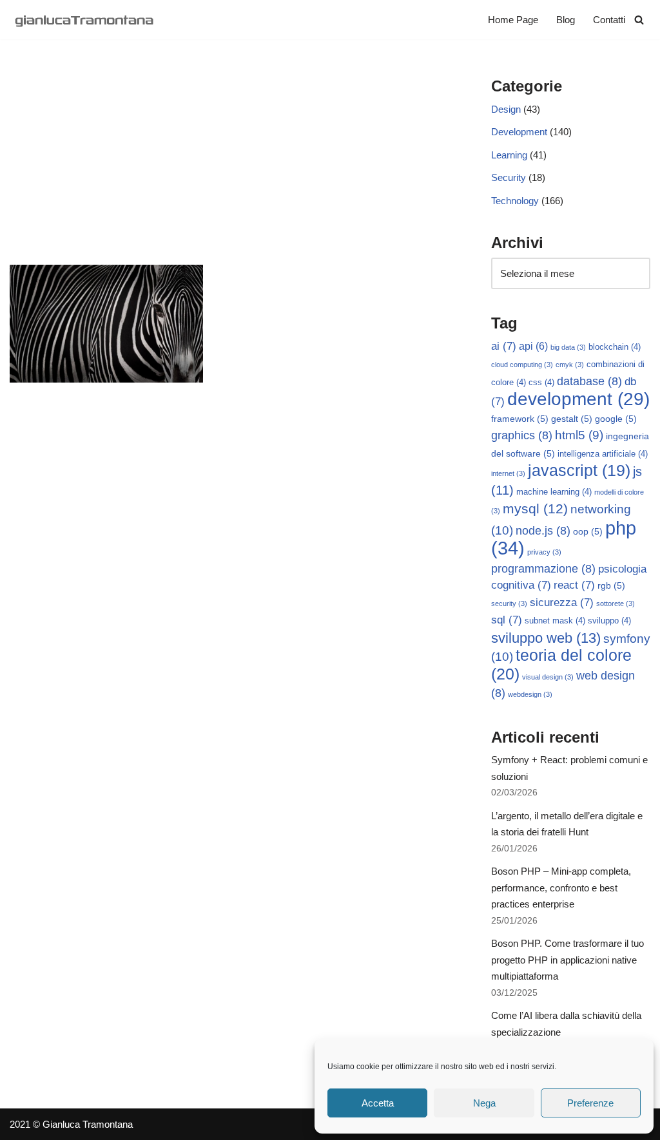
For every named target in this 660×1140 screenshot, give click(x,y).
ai (503, 346)
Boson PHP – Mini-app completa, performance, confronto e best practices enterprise (561, 887)
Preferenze (590, 1102)
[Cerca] (639, 19)
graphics (521, 435)
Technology (515, 200)
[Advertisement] (231, 168)
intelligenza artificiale (603, 454)
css (541, 382)
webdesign (530, 694)
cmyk (570, 364)
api (533, 346)
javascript (579, 470)
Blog (565, 19)
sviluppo (609, 620)
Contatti (609, 19)
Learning (509, 154)
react (574, 585)
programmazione (543, 568)
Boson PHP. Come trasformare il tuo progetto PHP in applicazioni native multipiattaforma (567, 960)
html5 (579, 435)
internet (508, 473)
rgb (611, 585)
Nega (484, 1102)
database (589, 381)
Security (508, 177)
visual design (548, 677)
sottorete (615, 603)
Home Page (513, 19)
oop (588, 531)
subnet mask (555, 620)
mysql (535, 508)
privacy (544, 552)
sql (506, 620)
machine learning (554, 492)
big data (568, 347)
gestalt (571, 418)
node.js (543, 530)
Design (506, 109)
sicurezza (562, 602)
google (616, 418)
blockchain (614, 347)
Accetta (378, 1102)
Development (519, 131)
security (509, 603)
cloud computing (522, 364)
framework (519, 418)
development (578, 399)
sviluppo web (546, 638)
